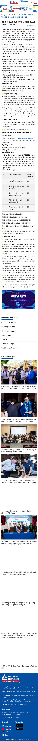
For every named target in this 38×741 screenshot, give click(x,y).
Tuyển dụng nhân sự (22, 712)
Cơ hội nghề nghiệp (8, 322)
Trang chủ (4, 15)
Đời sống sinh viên (8, 327)
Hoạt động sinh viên (8, 331)
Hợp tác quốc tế (7, 335)
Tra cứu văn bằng (7, 717)
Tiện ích (4, 339)
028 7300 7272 (12, 704)
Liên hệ (18, 717)
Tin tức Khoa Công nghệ (10, 348)
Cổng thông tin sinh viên (8, 712)
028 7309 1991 (22, 704)
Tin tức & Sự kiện (15, 15)
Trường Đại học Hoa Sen (25, 739)
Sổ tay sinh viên (6, 714)
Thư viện (18, 714)
